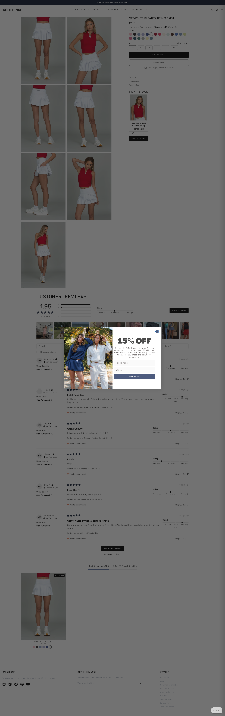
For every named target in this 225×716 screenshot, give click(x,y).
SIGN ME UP (134, 376)
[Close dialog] (157, 331)
